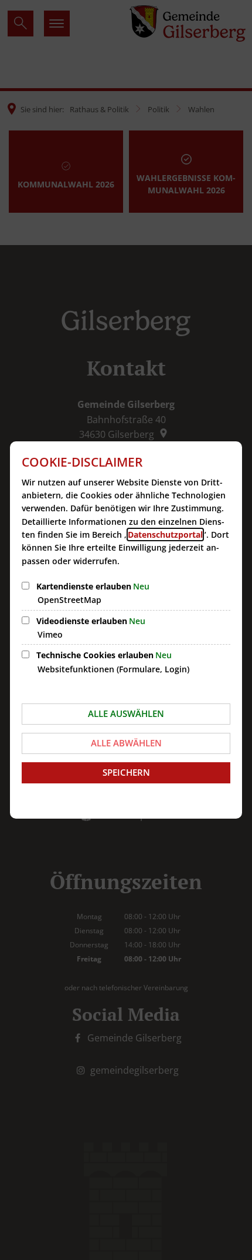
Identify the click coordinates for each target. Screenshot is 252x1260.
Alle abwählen (126, 743)
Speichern (126, 772)
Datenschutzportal (165, 534)
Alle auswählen (126, 713)
